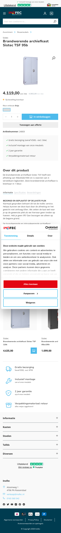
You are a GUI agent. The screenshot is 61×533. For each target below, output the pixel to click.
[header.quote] (51, 13)
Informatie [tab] (8, 192)
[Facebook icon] (4, 504)
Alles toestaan (31, 284)
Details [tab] (30, 236)
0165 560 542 (13, 498)
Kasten (7, 427)
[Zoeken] (54, 21)
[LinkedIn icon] (24, 504)
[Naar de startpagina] (15, 13)
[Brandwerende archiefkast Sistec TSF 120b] (20, 313)
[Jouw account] (45, 13)
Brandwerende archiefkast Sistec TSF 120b (19, 343)
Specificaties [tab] (20, 192)
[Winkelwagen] (56, 13)
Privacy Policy (33, 520)
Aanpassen (28, 293)
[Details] (34, 351)
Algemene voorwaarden (13, 520)
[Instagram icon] (16, 504)
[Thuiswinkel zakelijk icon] (52, 5)
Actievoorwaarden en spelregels (30, 523)
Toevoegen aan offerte (30, 125)
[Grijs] (6, 109)
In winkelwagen (42, 116)
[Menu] (4, 13)
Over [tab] (50, 236)
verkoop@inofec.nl (15, 494)
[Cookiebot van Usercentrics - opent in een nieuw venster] (45, 228)
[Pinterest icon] (20, 504)
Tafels (6, 444)
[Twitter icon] (8, 504)
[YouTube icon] (12, 504)
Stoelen (7, 436)
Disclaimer (48, 520)
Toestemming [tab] (11, 236)
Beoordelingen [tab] (34, 192)
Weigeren (30, 302)
